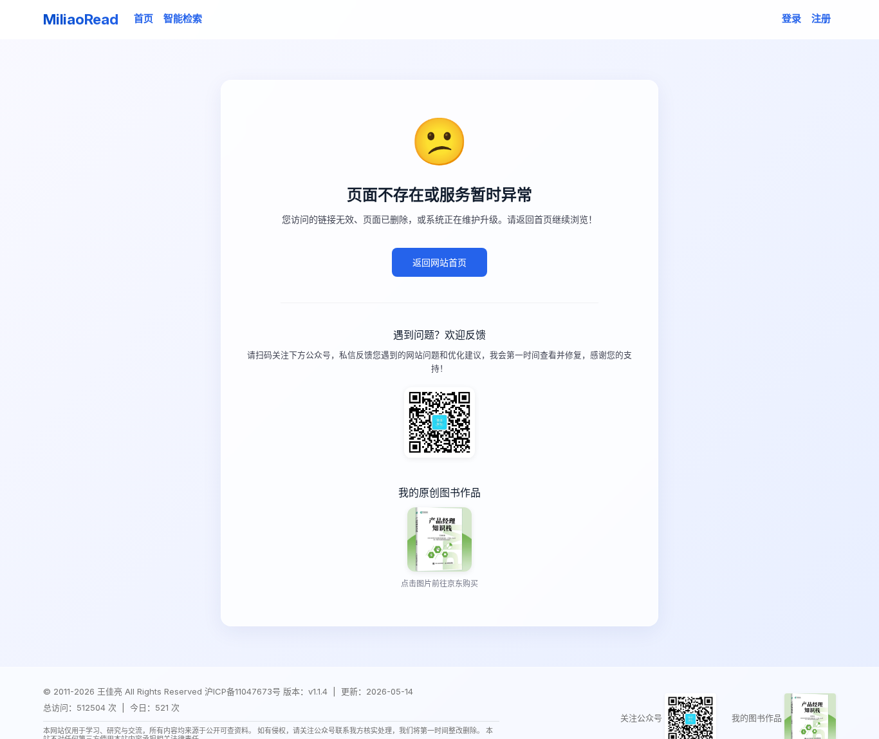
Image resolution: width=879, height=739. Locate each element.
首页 (143, 18)
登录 (791, 18)
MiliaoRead (80, 19)
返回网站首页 (439, 262)
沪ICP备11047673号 (243, 692)
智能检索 (182, 18)
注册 (821, 18)
